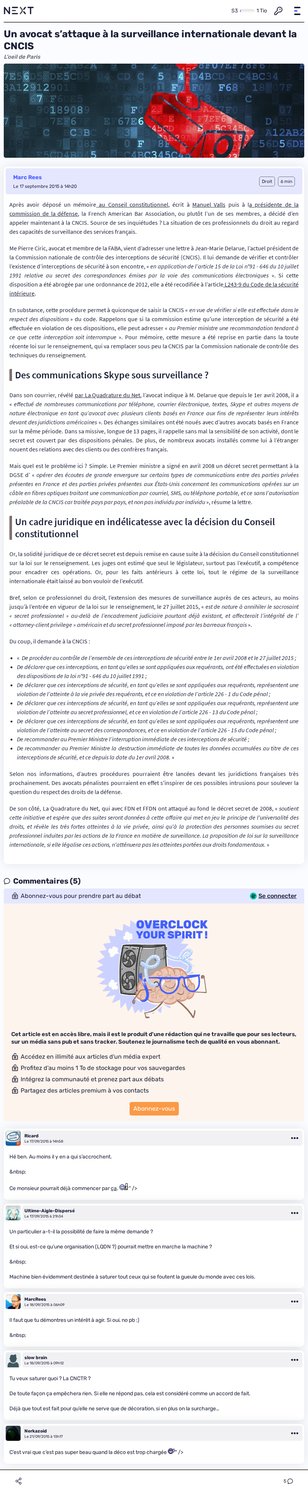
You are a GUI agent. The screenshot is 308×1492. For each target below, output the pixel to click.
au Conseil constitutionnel (132, 204)
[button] (297, 11)
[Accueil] (19, 11)
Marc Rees (27, 177)
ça (114, 1188)
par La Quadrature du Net (107, 395)
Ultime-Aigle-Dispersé (49, 1210)
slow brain (35, 1357)
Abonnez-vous (154, 1108)
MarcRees (35, 1299)
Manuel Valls (208, 204)
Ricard (31, 1135)
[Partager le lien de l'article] (18, 1481)
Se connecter (277, 896)
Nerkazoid (35, 1431)
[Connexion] (278, 11)
